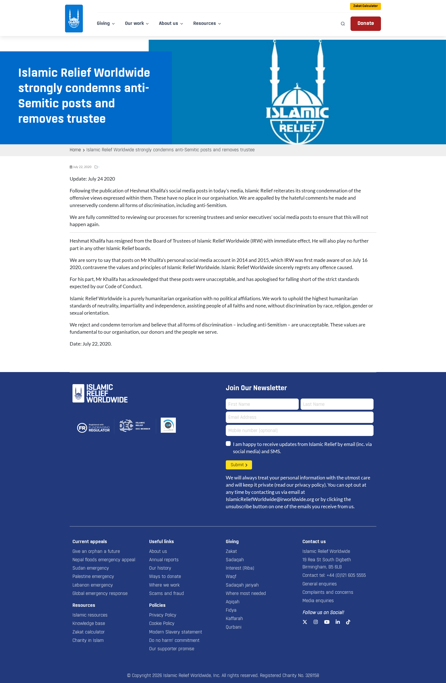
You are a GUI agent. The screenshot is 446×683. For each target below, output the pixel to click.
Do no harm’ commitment (174, 640)
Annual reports (164, 560)
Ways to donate (165, 576)
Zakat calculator (88, 632)
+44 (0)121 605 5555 (346, 575)
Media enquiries (318, 601)
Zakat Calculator (365, 6)
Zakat (231, 551)
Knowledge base (88, 623)
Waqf (231, 576)
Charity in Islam (88, 640)
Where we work (164, 585)
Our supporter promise (171, 649)
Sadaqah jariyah (242, 585)
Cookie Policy (161, 623)
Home (75, 150)
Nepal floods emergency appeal (103, 560)
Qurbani (233, 627)
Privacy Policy (162, 615)
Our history (160, 568)
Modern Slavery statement (175, 632)
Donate (365, 23)
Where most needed (246, 593)
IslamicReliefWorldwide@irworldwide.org (270, 499)
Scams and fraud (166, 593)
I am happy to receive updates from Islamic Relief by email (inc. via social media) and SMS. (302, 447)
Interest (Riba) (240, 568)
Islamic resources (90, 615)
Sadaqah (235, 560)
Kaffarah (234, 619)
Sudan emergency (90, 568)
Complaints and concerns (327, 592)
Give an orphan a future (96, 551)
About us (158, 551)
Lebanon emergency (92, 585)
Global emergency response (100, 593)
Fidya (231, 610)
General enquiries (319, 584)
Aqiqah (232, 602)
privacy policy (309, 485)
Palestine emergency (93, 576)
